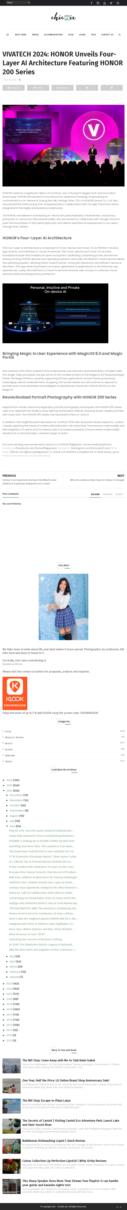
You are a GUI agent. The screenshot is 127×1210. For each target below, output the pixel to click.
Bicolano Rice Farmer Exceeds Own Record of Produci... (43, 872)
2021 (9, 993)
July (12, 821)
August (14, 815)
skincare (10, 755)
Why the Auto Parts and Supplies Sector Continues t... (42, 949)
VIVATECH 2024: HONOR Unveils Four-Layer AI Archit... (41, 882)
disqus (119, 494)
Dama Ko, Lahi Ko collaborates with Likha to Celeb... (41, 892)
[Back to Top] (120, 1207)
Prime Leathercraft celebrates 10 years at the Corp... (42, 866)
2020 (9, 999)
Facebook (8, 448)
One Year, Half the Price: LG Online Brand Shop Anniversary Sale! (65, 1080)
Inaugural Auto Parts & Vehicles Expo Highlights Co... (42, 923)
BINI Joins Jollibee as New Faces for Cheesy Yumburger (43, 877)
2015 (9, 1025)
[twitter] (111, 3)
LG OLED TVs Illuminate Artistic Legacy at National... (41, 944)
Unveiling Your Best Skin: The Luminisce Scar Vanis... (41, 846)
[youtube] (104, 3)
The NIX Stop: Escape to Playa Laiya (46, 1100)
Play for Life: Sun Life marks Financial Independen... (41, 830)
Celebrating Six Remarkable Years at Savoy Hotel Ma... (43, 898)
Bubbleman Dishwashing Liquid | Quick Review (53, 1141)
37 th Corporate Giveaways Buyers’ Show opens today (42, 856)
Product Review (14, 737)
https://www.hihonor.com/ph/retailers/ (26, 455)
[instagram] (98, 3)
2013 (9, 1035)
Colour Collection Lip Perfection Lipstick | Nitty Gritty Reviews (64, 1161)
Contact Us (107, 35)
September (17, 810)
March (14, 966)
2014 (9, 1030)
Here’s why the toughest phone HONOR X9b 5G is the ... (44, 918)
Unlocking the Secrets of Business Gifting (35, 939)
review (9, 749)
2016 (9, 1019)
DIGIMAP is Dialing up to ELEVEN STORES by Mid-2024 (42, 841)
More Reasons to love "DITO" (27, 934)
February (15, 971)
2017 (9, 1014)
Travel (35, 35)
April (13, 961)
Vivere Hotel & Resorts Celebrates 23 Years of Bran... (42, 913)
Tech (93, 35)
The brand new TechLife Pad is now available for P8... (42, 851)
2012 (9, 1040)
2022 (9, 988)
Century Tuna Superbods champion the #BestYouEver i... (44, 887)
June (13, 826)
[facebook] (91, 3)
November (16, 800)
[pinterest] (118, 3)
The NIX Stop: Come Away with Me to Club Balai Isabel (58, 1060)
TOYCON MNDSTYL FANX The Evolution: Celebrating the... (43, 908)
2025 (9, 785)
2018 (9, 1009)
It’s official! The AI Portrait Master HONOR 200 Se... (41, 861)
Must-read (20, 35)
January (15, 977)
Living (82, 35)
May (12, 956)
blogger (95, 494)
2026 (9, 780)
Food (71, 35)
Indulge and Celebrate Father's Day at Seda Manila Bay (43, 903)
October (15, 805)
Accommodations (53, 35)
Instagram (64, 448)
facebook (107, 494)
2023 (9, 983)
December (16, 795)
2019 (9, 1004)
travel (8, 761)
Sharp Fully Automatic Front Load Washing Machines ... (42, 835)
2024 (9, 790)
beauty (9, 743)
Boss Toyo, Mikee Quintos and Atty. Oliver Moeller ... (42, 929)
